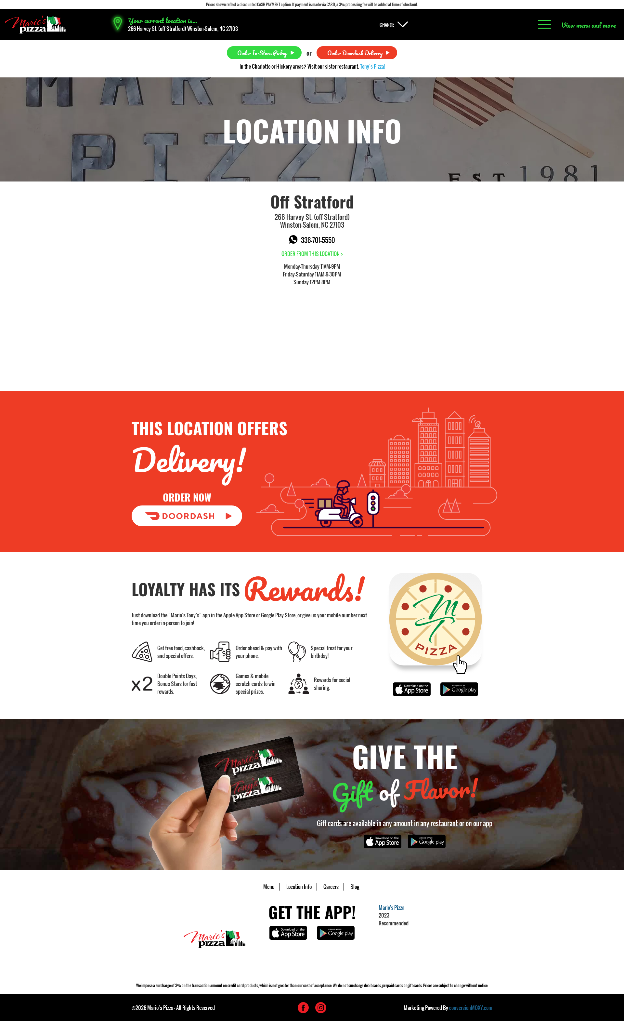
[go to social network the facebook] (303, 1007)
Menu (269, 887)
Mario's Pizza (391, 907)
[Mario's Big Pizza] (35, 25)
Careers (331, 887)
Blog (354, 887)
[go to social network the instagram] (320, 1007)
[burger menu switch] (544, 24)
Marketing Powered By (448, 1008)
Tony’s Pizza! (372, 66)
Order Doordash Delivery (355, 52)
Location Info (299, 887)
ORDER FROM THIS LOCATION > (312, 254)
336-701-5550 (318, 240)
